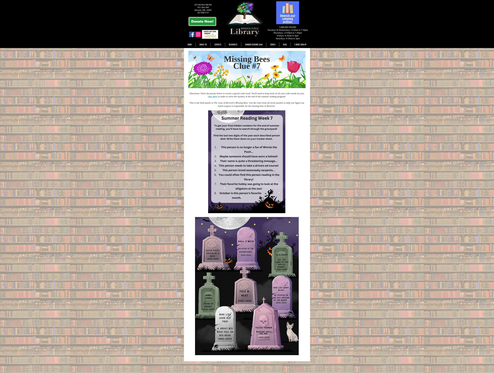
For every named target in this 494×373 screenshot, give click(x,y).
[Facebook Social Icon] (192, 34)
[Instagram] (198, 34)
